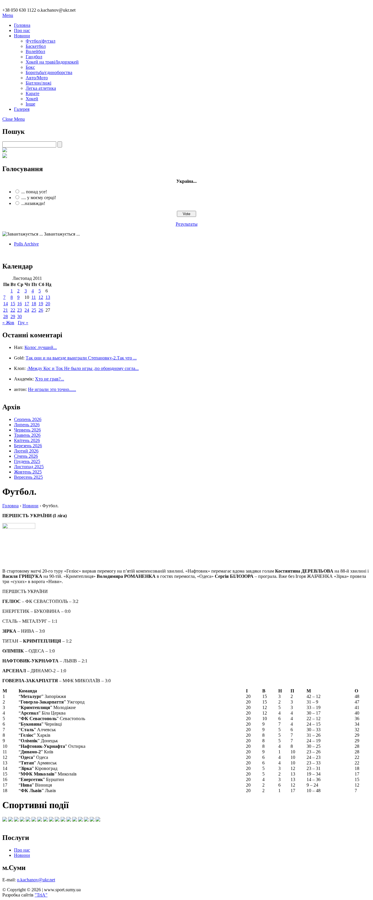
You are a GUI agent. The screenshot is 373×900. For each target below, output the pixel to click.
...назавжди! (33, 203)
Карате (32, 93)
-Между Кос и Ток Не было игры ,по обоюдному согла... (83, 368)
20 (47, 303)
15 (12, 303)
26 (40, 310)
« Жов (8, 322)
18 (33, 303)
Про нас (22, 30)
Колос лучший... (40, 347)
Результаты (187, 224)
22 (12, 310)
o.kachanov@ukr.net (36, 879)
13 (47, 297)
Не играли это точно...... (52, 389)
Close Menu (13, 119)
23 (19, 310)
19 (40, 303)
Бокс (30, 67)
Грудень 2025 (27, 461)
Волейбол (35, 51)
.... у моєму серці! (38, 197)
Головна (22, 25)
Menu (7, 15)
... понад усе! (34, 191)
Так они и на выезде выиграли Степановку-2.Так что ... (81, 357)
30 (19, 316)
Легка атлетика (41, 88)
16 (19, 303)
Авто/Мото (37, 77)
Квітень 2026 (27, 440)
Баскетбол (36, 46)
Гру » (23, 322)
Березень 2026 (28, 445)
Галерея (21, 109)
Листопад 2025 (29, 466)
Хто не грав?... (49, 378)
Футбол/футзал (40, 40)
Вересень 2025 (28, 477)
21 (5, 310)
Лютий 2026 (26, 450)
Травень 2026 (27, 435)
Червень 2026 (27, 429)
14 (5, 303)
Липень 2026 (27, 424)
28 (5, 316)
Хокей (32, 98)
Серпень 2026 (27, 419)
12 (40, 297)
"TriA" (41, 894)
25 (33, 310)
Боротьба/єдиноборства (49, 72)
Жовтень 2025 (28, 471)
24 (26, 310)
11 (33, 297)
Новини (22, 35)
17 (26, 303)
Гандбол (34, 56)
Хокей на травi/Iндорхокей (52, 61)
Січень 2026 (26, 456)
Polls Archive (26, 243)
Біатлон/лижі (38, 82)
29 (12, 316)
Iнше (30, 103)
